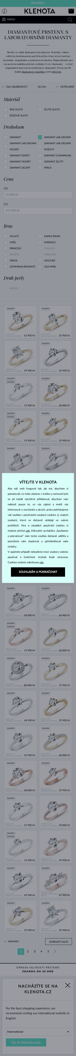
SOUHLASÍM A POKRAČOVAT (38, 572)
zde (28, 531)
